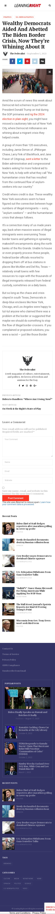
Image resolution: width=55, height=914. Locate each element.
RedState (20, 719)
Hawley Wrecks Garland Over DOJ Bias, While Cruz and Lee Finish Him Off (34, 766)
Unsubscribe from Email (14, 671)
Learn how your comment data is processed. (26, 503)
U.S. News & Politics (25, 17)
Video (25, 888)
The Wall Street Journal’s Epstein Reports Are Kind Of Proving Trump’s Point (33, 607)
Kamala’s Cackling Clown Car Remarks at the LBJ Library (34, 728)
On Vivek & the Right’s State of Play (21, 408)
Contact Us (7, 649)
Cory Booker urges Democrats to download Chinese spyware (34, 557)
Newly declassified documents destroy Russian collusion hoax (32, 541)
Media (16, 879)
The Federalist (17, 53)
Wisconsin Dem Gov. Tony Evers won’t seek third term (33, 622)
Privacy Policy (9, 660)
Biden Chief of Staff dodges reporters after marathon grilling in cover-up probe (34, 526)
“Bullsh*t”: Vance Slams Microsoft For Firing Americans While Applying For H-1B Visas (34, 591)
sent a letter (33, 159)
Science (28, 883)
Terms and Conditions (19, 913)
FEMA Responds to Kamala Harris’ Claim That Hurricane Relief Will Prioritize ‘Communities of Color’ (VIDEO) (34, 748)
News (39, 879)
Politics (7, 17)
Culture (7, 879)
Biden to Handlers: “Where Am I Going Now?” (27, 399)
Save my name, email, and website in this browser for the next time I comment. (25, 492)
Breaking (7, 863)
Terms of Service (10, 654)
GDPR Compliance (11, 665)
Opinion (19, 545)
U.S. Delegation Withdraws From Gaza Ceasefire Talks (33, 573)
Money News (21, 596)
